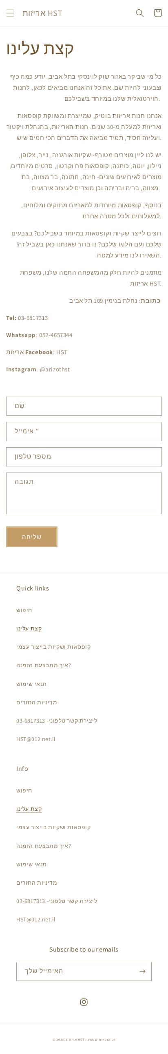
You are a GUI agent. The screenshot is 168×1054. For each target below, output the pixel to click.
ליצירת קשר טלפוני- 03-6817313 (56, 720)
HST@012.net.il (35, 739)
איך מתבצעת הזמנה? (43, 665)
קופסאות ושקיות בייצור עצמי (53, 646)
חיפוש (24, 610)
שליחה (32, 537)
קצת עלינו (29, 628)
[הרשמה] (142, 971)
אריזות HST (75, 1039)
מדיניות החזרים (36, 702)
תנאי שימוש (31, 684)
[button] (10, 13)
